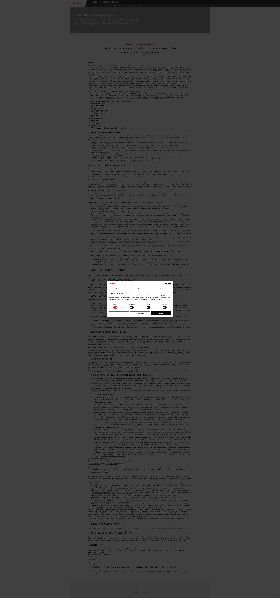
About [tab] (161, 288)
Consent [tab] (118, 288)
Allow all (161, 313)
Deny (119, 313)
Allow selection (140, 313)
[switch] (132, 307)
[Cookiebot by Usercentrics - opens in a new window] (164, 284)
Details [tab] (140, 288)
